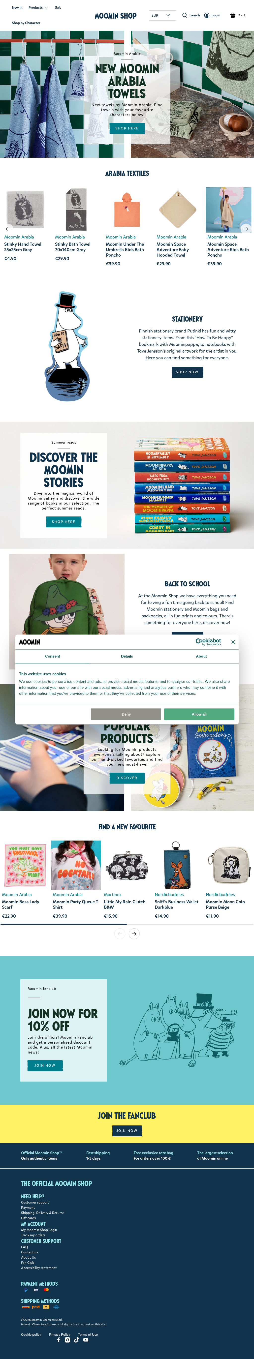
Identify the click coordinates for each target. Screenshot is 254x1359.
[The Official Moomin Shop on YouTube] (86, 1341)
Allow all (199, 714)
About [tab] (201, 656)
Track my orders (33, 1235)
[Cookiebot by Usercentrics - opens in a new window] (199, 642)
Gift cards (28, 1218)
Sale (58, 7)
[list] (127, 882)
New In (17, 7)
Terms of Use (88, 1334)
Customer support (35, 1202)
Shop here (63, 521)
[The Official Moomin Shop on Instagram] (67, 1341)
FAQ (24, 1247)
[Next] (246, 229)
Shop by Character (26, 23)
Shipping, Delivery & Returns (42, 1212)
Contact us (29, 1252)
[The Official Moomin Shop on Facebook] (58, 1341)
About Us (28, 1257)
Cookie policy (31, 1334)
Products (36, 7)
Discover (127, 778)
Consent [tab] (52, 656)
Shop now (187, 372)
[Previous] (7, 229)
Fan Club (27, 1262)
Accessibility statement (39, 1268)
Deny (126, 714)
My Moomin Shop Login (39, 1230)
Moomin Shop (116, 16)
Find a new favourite (127, 827)
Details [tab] (127, 656)
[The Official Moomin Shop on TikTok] (76, 1341)
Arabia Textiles (127, 173)
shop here (127, 128)
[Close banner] (233, 642)
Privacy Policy (59, 1334)
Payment (28, 1207)
